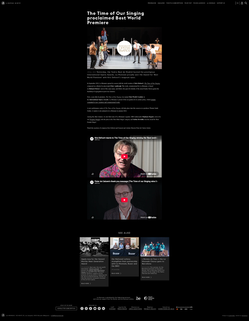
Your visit (188, 3)
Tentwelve (244, 315)
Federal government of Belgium (138, 298)
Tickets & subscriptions (174, 3)
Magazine (161, 3)
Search (245, 3)
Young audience (199, 3)
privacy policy (150, 309)
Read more (85, 283)
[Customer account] (242, 3)
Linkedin (103, 308)
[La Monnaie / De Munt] (3, 315)
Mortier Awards (94, 268)
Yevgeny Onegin (95, 119)
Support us (221, 3)
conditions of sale (166, 309)
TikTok (90, 308)
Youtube (94, 308)
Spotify (99, 308)
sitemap (112, 309)
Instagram (86, 308)
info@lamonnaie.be (57, 315)
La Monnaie (211, 3)
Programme (152, 3)
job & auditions (135, 309)
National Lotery (149, 298)
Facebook (82, 308)
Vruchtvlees (231, 315)
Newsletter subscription (66, 308)
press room (122, 309)
